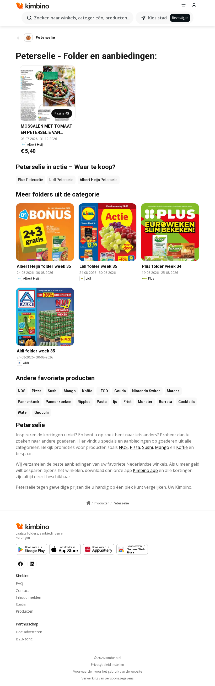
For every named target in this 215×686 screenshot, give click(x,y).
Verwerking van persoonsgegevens (107, 678)
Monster (145, 402)
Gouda (120, 391)
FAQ (19, 583)
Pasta (102, 402)
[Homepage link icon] (88, 503)
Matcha (173, 391)
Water (23, 412)
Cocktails (186, 402)
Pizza (36, 391)
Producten (24, 611)
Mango (70, 391)
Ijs (115, 402)
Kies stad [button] (157, 18)
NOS (21, 391)
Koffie (87, 391)
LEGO (103, 391)
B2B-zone (24, 638)
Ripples (84, 402)
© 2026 (107, 658)
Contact (22, 590)
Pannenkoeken (58, 402)
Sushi (52, 391)
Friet (127, 402)
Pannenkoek (28, 402)
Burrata (165, 402)
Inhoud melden (28, 597)
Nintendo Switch (146, 391)
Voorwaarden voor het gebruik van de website (107, 671)
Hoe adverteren (29, 631)
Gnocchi (41, 412)
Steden (22, 604)
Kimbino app (145, 470)
